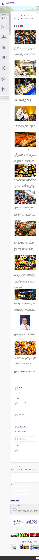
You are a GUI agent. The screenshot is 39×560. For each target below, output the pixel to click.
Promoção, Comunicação (4, 80)
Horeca (3, 28)
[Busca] (37, 2)
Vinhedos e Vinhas (3, 92)
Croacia (4, 49)
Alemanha (4, 40)
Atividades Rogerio (3, 19)
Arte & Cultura (4, 17)
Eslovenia (4, 51)
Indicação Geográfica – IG (4, 36)
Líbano (4, 65)
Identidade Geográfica (3, 31)
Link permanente (25, 415)
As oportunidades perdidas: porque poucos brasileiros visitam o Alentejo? (14, 539)
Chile (3, 46)
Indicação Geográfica (4, 82)
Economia (3, 24)
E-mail (12, 488)
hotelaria (3, 29)
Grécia (4, 58)
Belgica (4, 44)
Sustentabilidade (4, 87)
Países (3, 38)
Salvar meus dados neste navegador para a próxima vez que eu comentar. (21, 498)
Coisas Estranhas (3, 21)
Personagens (4, 78)
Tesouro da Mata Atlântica (4, 89)
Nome (12, 484)
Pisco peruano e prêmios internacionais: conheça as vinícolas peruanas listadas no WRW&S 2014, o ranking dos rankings (34, 540)
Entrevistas (3, 25)
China (4, 47)
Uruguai (4, 77)
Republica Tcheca (4, 70)
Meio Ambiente (4, 37)
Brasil (4, 45)
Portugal (4, 68)
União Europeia (4, 76)
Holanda (4, 59)
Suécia (4, 71)
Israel (4, 61)
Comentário (13, 471)
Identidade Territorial (3, 34)
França (3, 26)
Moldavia (4, 66)
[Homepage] (8, 3)
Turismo (3, 90)
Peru (3, 67)
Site (11, 492)
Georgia (4, 57)
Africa (4, 39)
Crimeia (4, 48)
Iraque (4, 60)
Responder (18, 398)
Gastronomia (16, 23)
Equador (4, 50)
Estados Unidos (4, 55)
